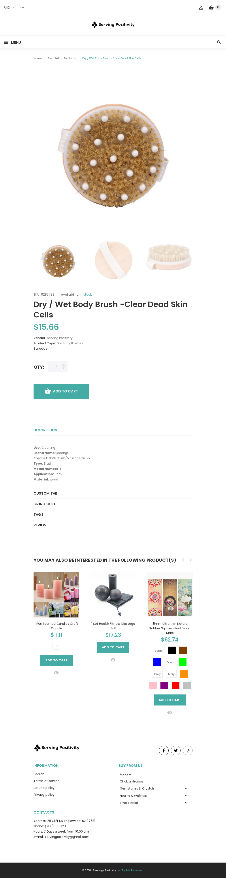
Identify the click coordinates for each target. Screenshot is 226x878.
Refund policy (44, 788)
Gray (157, 674)
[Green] (182, 662)
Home (37, 58)
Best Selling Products (62, 58)
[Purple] (164, 685)
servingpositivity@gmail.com (67, 837)
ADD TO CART (65, 391)
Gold (170, 662)
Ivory (171, 674)
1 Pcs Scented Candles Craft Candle (56, 625)
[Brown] (183, 650)
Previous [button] (39, 259)
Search (39, 774)
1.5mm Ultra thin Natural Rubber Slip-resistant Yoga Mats (169, 628)
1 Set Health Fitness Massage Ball (113, 625)
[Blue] (157, 662)
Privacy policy (44, 794)
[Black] (172, 650)
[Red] (175, 685)
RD (56, 646)
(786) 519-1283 (56, 826)
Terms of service (47, 781)
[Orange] (184, 674)
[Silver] (187, 685)
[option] (58, 259)
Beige (158, 651)
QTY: (39, 367)
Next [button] (186, 259)
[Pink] (153, 685)
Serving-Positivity (104, 870)
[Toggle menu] (186, 788)
